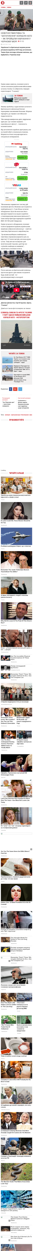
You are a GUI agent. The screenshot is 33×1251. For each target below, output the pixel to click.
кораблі (7, 415)
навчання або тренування (20, 415)
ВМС (30, 415)
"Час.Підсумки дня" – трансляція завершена (8, 404)
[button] (3, 334)
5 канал (30, 29)
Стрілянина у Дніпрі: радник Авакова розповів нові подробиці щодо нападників (23, 404)
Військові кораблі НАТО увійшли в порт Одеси (22, 99)
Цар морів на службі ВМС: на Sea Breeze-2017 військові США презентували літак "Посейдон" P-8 (22, 378)
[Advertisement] (16, 171)
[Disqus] (16, 447)
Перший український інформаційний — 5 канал (3, 3)
